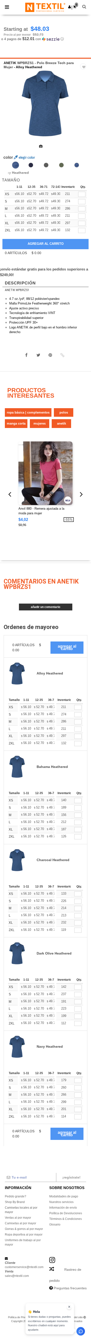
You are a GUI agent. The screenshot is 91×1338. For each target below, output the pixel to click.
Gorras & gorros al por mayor (24, 1229)
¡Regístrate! (71, 1177)
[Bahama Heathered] (76, 165)
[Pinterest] (50, 355)
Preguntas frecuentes (70, 1288)
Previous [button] (10, 107)
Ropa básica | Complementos (28, 412)
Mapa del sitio (75, 1317)
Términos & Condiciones (65, 1219)
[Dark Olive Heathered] (61, 165)
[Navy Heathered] (30, 165)
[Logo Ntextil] (45, 7)
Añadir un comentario (45, 607)
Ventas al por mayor (18, 1217)
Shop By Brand (15, 1202)
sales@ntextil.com (17, 1276)
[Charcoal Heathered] (46, 165)
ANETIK (10, 63)
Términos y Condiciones (50, 1317)
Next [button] (83, 107)
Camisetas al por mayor (20, 1223)
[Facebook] (26, 355)
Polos (63, 412)
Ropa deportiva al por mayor (23, 1234)
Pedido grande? (15, 1196)
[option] (45, 103)
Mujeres (39, 423)
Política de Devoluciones (65, 1213)
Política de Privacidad (20, 1317)
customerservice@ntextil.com (24, 1267)
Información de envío (63, 1207)
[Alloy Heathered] (15, 165)
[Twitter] (38, 355)
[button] (69, 7)
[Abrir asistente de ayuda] (80, 1331)
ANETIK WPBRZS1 (17, 290)
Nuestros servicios (61, 1202)
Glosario (54, 1224)
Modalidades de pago (63, 1196)
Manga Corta (16, 423)
